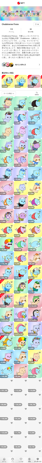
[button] (37, 24)
